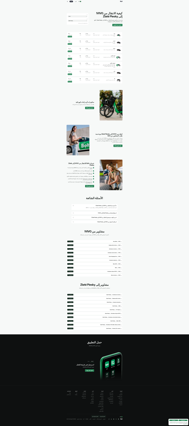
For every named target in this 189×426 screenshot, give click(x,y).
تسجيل (71, 1)
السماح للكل (183, 420)
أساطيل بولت (111, 401)
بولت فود (121, 399)
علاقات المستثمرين (100, 406)
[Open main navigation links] (67, 1)
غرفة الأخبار (101, 409)
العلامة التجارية (101, 411)
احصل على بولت (89, 370)
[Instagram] (114, 419)
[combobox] (77, 16)
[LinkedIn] (111, 419)
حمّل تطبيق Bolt (89, 108)
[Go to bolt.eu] (121, 1)
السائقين (92, 394)
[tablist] (90, 361)
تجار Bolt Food (111, 399)
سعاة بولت (111, 396)
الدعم (76, 1)
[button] (73, 205)
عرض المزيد (71, 241)
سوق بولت (120, 401)
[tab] (92, 361)
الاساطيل (92, 399)
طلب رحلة (69, 36)
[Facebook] (118, 419)
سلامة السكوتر (84, 396)
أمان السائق (84, 394)
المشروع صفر (101, 401)
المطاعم (92, 401)
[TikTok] (109, 419)
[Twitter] (116, 419)
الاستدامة (102, 399)
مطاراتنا (76, 394)
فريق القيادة (101, 396)
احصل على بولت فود (95, 416)
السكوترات (120, 394)
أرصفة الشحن (69, 394)
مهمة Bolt (101, 394)
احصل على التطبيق (117, 25)
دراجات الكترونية (119, 396)
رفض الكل (173, 420)
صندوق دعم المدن (100, 404)
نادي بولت (120, 404)
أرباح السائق (111, 394)
